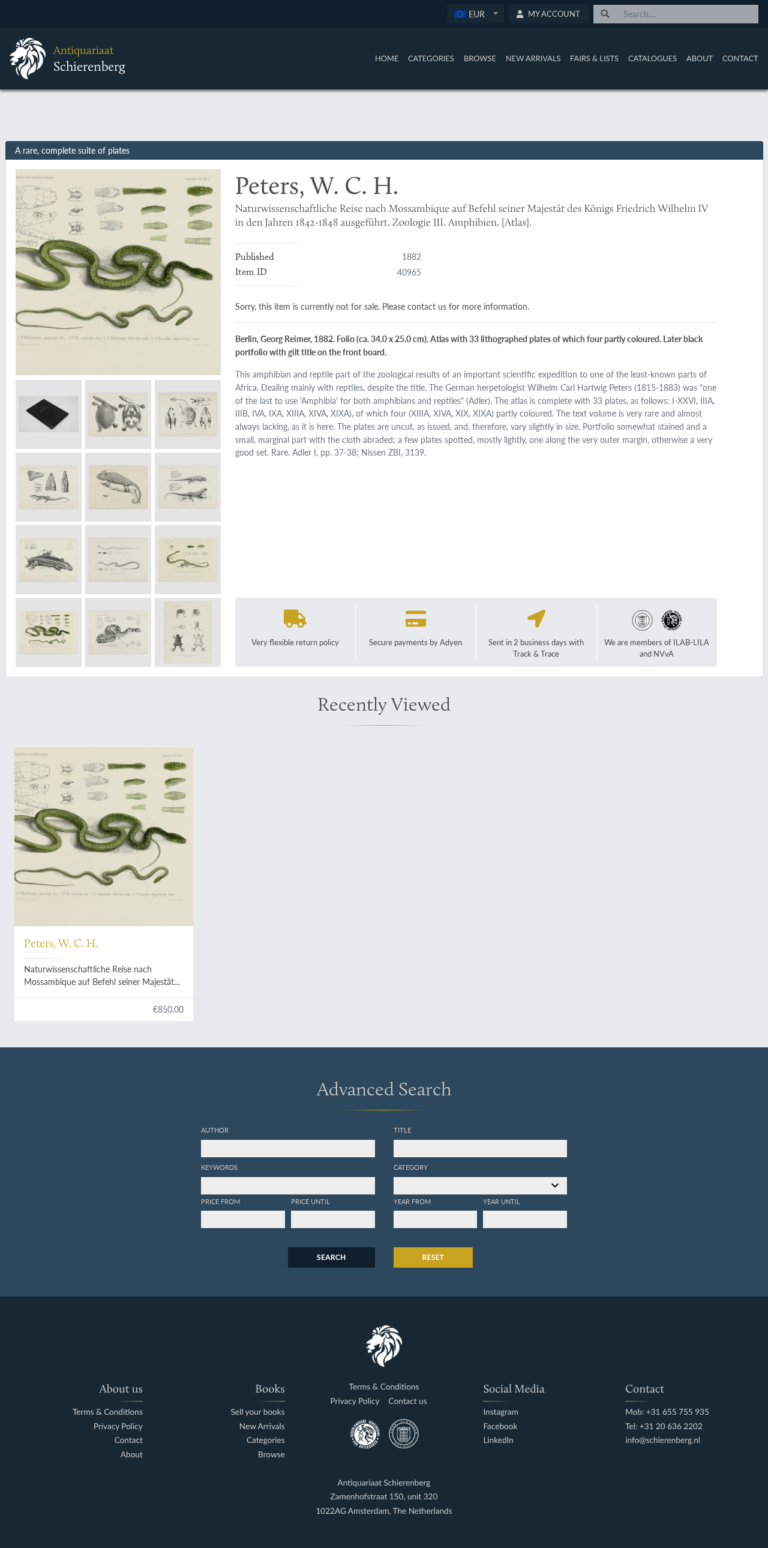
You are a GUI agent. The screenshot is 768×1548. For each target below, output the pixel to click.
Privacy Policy (118, 1426)
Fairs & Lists (594, 58)
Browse (480, 58)
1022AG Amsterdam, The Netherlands (384, 1511)
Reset (433, 1257)
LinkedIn (498, 1440)
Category (411, 1167)
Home (386, 58)
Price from (220, 1201)
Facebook (500, 1426)
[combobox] (475, 14)
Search (331, 1257)
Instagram (500, 1412)
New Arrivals (533, 58)
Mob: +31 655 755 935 (667, 1412)
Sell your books (257, 1412)
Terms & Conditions (108, 1412)
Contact (740, 58)
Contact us (408, 1401)
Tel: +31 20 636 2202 (664, 1426)
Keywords (219, 1167)
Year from (412, 1201)
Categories (431, 58)
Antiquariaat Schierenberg (384, 1483)
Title (402, 1129)
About (699, 58)
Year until (501, 1201)
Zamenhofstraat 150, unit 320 (384, 1496)
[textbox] (475, 14)
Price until (310, 1201)
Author (215, 1129)
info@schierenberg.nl (662, 1440)
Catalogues (652, 58)
